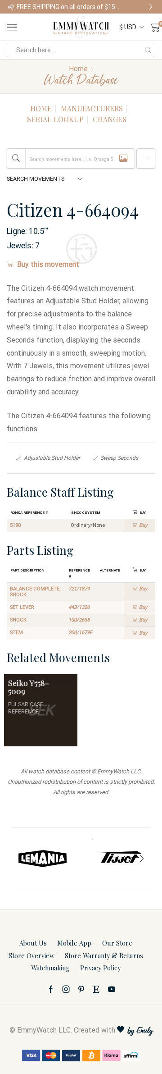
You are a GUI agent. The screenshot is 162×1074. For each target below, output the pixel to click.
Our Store (117, 942)
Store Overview (31, 955)
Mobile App (74, 942)
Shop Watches (139, 6)
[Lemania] (42, 858)
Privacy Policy (100, 967)
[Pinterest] (81, 989)
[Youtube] (111, 989)
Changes (109, 119)
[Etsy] (96, 989)
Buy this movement (48, 264)
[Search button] (148, 50)
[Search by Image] (123, 158)
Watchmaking (50, 967)
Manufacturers (92, 108)
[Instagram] (66, 989)
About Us (33, 942)
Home (78, 68)
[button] (11, 7)
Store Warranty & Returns (104, 955)
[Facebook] (50, 989)
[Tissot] (119, 858)
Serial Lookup (55, 119)
